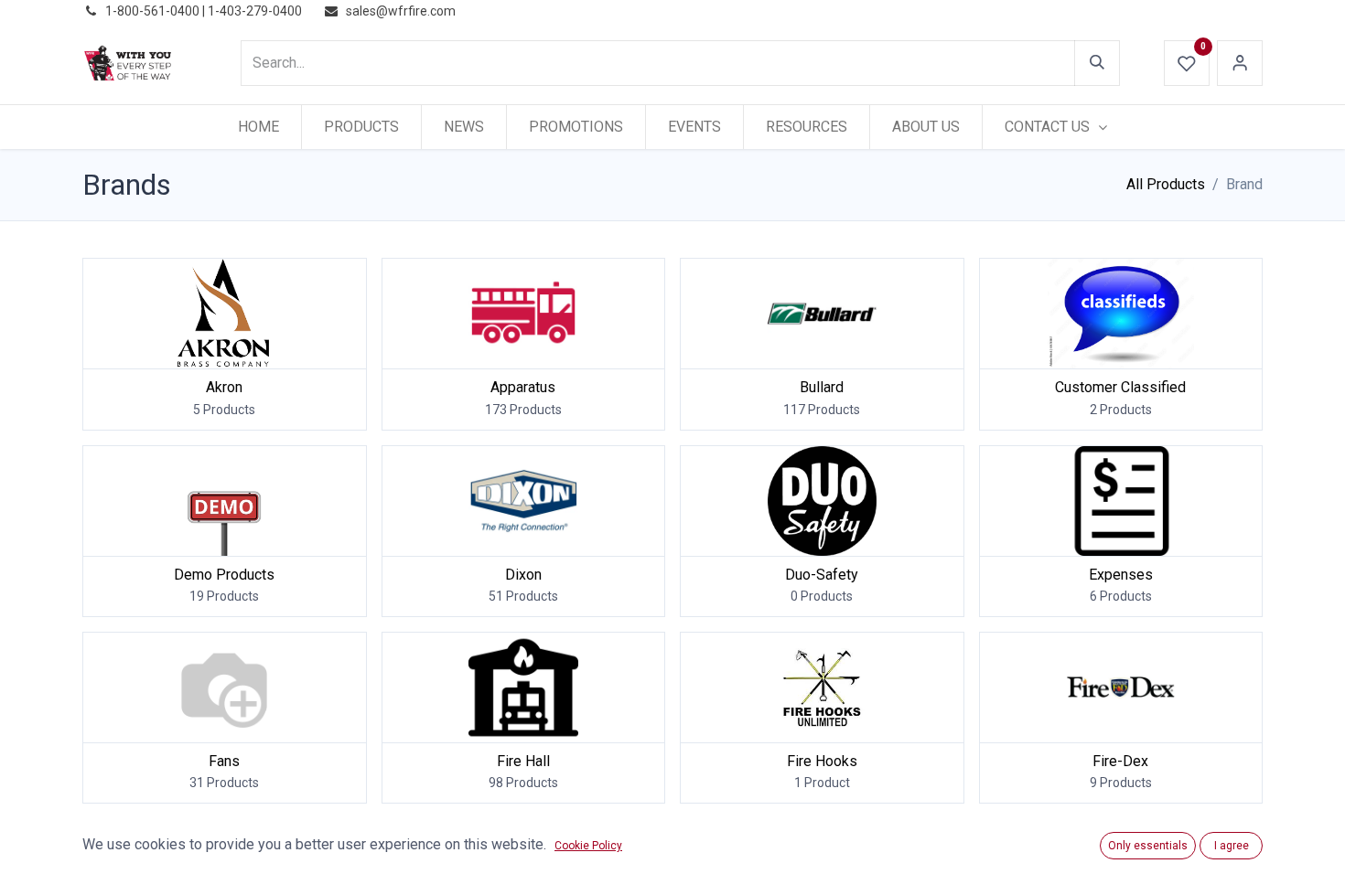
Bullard (822, 387)
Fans (224, 761)
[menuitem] (258, 127)
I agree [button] (1231, 845)
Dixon (523, 574)
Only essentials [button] (1148, 845)
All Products (1165, 184)
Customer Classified (1120, 387)
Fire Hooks (822, 761)
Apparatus (522, 387)
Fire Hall (523, 761)
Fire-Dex (1120, 761)
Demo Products (224, 574)
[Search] (1097, 63)
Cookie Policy (588, 845)
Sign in (1240, 63)
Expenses (1121, 574)
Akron (224, 387)
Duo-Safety (821, 574)
